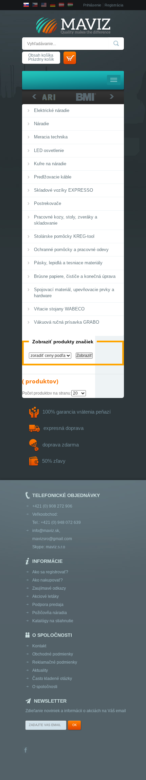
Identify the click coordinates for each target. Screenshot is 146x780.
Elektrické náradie (51, 110)
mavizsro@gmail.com (52, 538)
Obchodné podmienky (52, 654)
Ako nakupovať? (47, 580)
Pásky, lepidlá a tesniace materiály (68, 262)
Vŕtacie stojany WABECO (59, 308)
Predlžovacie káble (52, 176)
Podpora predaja (47, 604)
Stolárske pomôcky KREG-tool (64, 236)
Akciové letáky (45, 596)
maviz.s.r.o (55, 547)
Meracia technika (51, 136)
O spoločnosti (44, 686)
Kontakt (39, 646)
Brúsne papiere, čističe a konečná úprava (74, 276)
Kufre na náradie (50, 163)
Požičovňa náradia (49, 612)
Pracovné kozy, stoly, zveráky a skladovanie (65, 220)
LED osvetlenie (49, 150)
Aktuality (40, 670)
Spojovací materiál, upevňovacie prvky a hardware (74, 292)
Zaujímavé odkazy (49, 588)
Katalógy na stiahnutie (52, 621)
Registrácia (114, 5)
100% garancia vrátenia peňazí (76, 411)
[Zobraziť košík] (69, 58)
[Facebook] (26, 751)
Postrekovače (47, 203)
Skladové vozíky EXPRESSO (63, 190)
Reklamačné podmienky (54, 662)
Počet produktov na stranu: (46, 393)
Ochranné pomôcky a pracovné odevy (71, 249)
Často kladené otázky (52, 678)
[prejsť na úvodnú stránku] (73, 26)
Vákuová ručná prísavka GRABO (66, 322)
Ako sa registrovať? (50, 572)
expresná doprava (63, 428)
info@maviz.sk (45, 530)
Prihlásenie (92, 5)
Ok (74, 725)
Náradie (41, 123)
